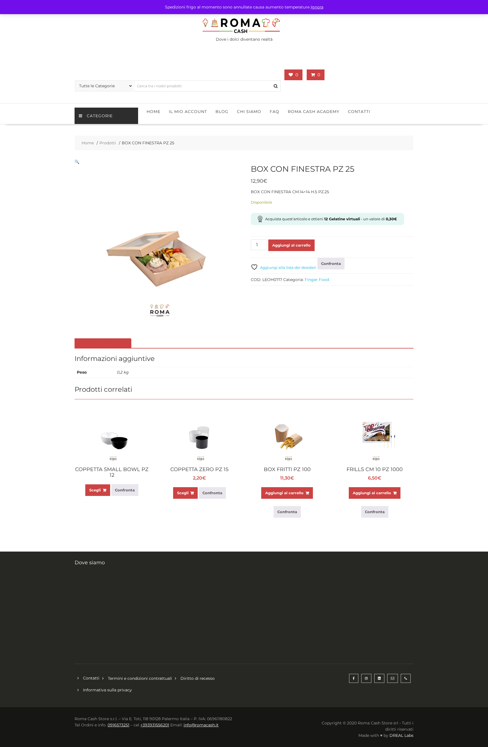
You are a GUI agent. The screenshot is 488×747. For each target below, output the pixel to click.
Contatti (359, 111)
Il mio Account (188, 111)
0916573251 (118, 725)
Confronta (331, 263)
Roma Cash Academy (313, 111)
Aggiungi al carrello (291, 245)
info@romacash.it (201, 725)
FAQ (274, 111)
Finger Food (317, 279)
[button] (77, 161)
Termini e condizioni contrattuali (140, 678)
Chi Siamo (249, 111)
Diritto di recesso (197, 678)
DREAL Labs (401, 735)
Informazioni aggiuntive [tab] (102, 343)
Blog (221, 111)
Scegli (95, 490)
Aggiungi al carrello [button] (284, 493)
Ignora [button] (317, 7)
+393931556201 (154, 725)
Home (153, 111)
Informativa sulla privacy (107, 689)
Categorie (100, 115)
